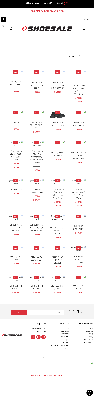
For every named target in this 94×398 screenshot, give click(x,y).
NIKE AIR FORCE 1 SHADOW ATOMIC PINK (78, 155)
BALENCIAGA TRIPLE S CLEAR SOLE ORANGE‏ (57, 85)
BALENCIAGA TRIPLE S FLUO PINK (15, 84)
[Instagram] (33, 337)
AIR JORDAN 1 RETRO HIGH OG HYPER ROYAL (37, 227)
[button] (84, 29)
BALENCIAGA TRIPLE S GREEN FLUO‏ (37, 85)
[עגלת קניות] (11, 28)
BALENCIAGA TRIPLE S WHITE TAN (36, 125)
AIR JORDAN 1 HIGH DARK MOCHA (16, 227)
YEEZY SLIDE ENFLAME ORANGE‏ (57, 260)
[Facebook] (38, 337)
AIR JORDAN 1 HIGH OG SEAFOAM (78, 259)
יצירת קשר (41, 323)
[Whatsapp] (43, 337)
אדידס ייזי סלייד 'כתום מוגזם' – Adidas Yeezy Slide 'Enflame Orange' (36, 157)
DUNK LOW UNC (16, 189)
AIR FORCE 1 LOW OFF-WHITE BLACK (57, 230)
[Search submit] (3, 19)
